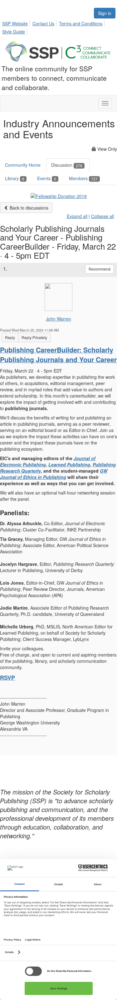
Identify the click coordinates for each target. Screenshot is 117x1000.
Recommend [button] (99, 269)
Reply (10, 337)
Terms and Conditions (80, 23)
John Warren (58, 319)
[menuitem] (17, 22)
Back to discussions (28, 208)
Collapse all (102, 216)
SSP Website (15, 23)
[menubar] (58, 26)
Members (83, 178)
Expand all (77, 216)
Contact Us (43, 23)
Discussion (66, 165)
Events (46, 178)
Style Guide (13, 31)
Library (14, 178)
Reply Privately (34, 337)
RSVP (7, 677)
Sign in (104, 13)
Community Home (23, 165)
